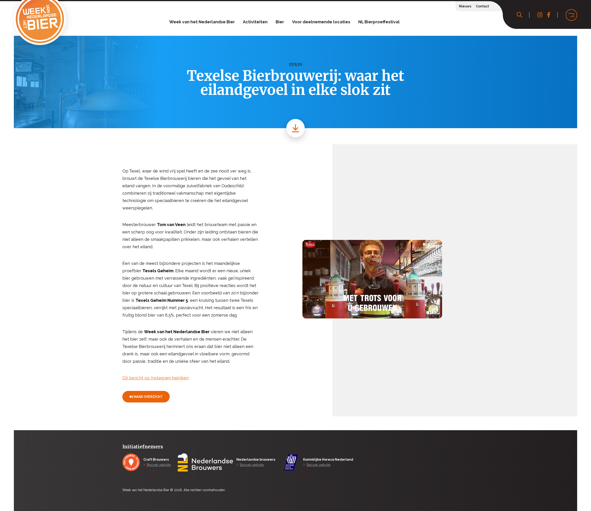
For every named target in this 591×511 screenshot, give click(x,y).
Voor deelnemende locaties (321, 21)
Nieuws (465, 6)
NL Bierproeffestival (379, 21)
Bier (280, 21)
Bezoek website (159, 465)
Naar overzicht (148, 397)
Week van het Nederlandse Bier (202, 21)
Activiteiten (255, 21)
